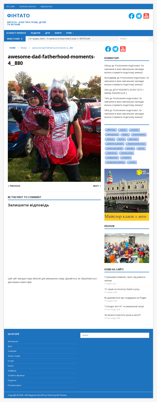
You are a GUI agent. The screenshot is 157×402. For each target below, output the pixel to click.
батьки (110, 139)
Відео (125, 134)
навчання (111, 153)
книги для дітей (114, 148)
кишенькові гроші (136, 143)
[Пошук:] (134, 38)
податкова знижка (115, 162)
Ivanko (123, 129)
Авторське (112, 134)
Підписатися (46, 6)
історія (132, 162)
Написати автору (27, 6)
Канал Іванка (139, 134)
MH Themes (61, 395)
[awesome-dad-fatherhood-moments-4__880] (54, 180)
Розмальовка (14, 385)
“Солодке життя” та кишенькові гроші (124, 306)
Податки (35, 33)
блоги (121, 139)
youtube (134, 129)
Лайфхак (12, 370)
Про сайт (10, 6)
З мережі (12, 351)
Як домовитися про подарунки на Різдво (125, 297)
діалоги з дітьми (115, 143)
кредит (130, 148)
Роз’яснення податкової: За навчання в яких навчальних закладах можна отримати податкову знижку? (124, 69)
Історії (11, 360)
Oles (106, 89)
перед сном (126, 153)
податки (126, 157)
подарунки (112, 157)
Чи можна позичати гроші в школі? (122, 314)
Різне (69, 33)
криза (141, 148)
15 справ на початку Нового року (121, 289)
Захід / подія (14, 356)
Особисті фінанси (16, 33)
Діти (47, 33)
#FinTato (111, 129)
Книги (58, 33)
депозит (133, 139)
